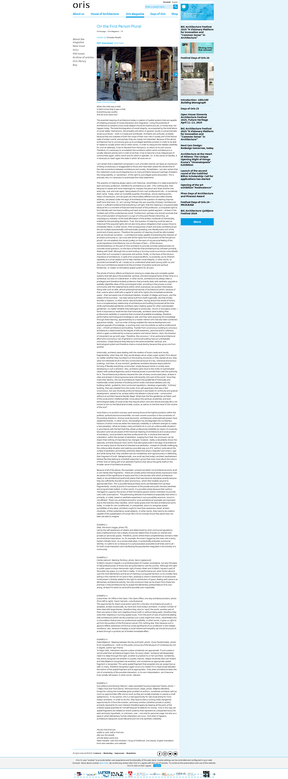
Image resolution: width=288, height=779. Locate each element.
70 (141, 777)
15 (117, 774)
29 (159, 774)
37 (183, 774)
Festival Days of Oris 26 (195, 57)
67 (132, 777)
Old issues (79, 53)
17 (123, 774)
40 (192, 774)
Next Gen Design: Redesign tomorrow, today (197, 147)
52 (87, 777)
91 (204, 777)
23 (141, 774)
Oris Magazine (135, 14)
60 (111, 777)
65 (126, 777)
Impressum (119, 753)
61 (114, 777)
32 (168, 774)
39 (189, 774)
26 (150, 774)
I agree (157, 765)
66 (129, 777)
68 (135, 777)
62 (117, 777)
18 (126, 774)
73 (150, 777)
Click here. (119, 43)
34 (174, 774)
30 (162, 774)
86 (189, 777)
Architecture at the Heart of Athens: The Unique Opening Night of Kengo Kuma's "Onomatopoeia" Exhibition (196, 159)
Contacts (97, 753)
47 (213, 774)
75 (156, 777)
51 (84, 777)
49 (78, 777)
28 (156, 774)
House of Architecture (105, 14)
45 (207, 774)
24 (144, 774)
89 (198, 777)
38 (186, 774)
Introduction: (194, 101)
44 (204, 774)
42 (198, 774)
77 (162, 777)
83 (180, 777)
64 (123, 777)
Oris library (79, 61)
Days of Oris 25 (190, 108)
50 (81, 777)
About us (78, 14)
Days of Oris (157, 14)
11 (105, 774)
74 (122, 31)
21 (135, 774)
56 (99, 777)
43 (201, 774)
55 (96, 777)
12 (108, 774)
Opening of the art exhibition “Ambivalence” (196, 186)
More (197, 222)
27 (153, 774)
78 (165, 777)
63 (120, 777)
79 (168, 777)
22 (138, 774)
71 (144, 777)
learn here (103, 763)
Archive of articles (83, 57)
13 (111, 774)
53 (90, 777)
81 (174, 777)
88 (195, 777)
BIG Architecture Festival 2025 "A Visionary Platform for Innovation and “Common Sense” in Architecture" (197, 32)
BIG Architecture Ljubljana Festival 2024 (197, 212)
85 (186, 777)
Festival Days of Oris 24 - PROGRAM (196, 203)
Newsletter (131, 753)
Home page (101, 31)
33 (171, 774)
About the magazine (78, 40)
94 (213, 777)
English (175, 2)
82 (177, 777)
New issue (79, 46)
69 (138, 777)
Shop (174, 14)
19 (129, 774)
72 (147, 777)
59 (108, 777)
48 (75, 777)
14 (114, 774)
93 (210, 777)
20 (132, 774)
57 (102, 777)
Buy (75, 65)
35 (177, 774)
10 (102, 774)
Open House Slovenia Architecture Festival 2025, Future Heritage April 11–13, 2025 (194, 118)
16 (120, 774)
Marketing (108, 753)
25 (147, 774)
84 (183, 777)
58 (105, 777)
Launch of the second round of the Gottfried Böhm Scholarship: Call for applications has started (197, 175)
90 (201, 777)
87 (192, 777)
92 (207, 777)
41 (195, 774)
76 (159, 777)
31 (165, 774)
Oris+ (76, 50)
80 (171, 777)
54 (93, 777)
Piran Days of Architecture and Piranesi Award (197, 195)
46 (210, 774)
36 (180, 774)
